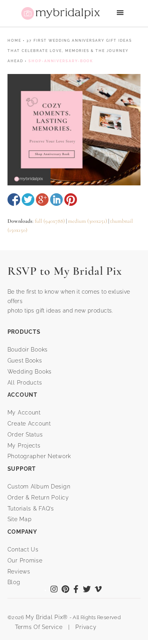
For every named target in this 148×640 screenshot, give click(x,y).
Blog (14, 582)
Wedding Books (29, 371)
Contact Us (23, 549)
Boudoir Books (27, 349)
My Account (24, 412)
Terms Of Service (36, 627)
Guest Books (24, 360)
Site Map (19, 519)
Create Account (29, 423)
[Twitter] (87, 590)
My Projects (24, 445)
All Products (24, 382)
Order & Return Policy (38, 497)
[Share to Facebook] (13, 199)
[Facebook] (76, 590)
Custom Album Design (39, 486)
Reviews (18, 571)
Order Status (25, 434)
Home (14, 41)
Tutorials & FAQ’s (30, 508)
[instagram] (54, 590)
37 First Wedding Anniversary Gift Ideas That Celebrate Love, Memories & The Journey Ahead (69, 51)
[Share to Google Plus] (42, 199)
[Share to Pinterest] (70, 199)
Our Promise (25, 560)
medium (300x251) (87, 221)
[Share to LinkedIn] (56, 199)
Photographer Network (39, 456)
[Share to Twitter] (28, 199)
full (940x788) (50, 221)
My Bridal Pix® (47, 617)
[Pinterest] (65, 590)
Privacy (85, 627)
